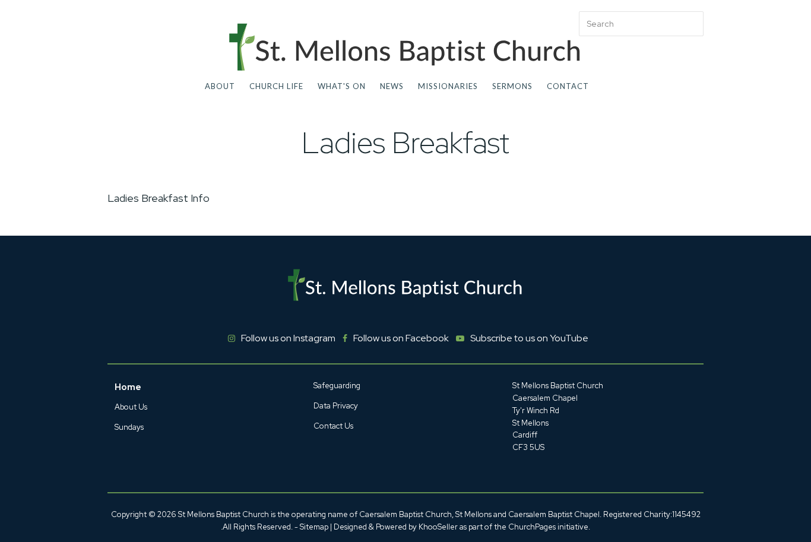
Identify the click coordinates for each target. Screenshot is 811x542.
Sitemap (314, 527)
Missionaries (448, 86)
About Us (131, 407)
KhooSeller (438, 527)
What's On (342, 86)
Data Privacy (335, 406)
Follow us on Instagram (288, 338)
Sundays (129, 427)
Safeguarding (336, 386)
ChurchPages (532, 527)
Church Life (276, 86)
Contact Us (333, 426)
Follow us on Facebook (401, 338)
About (220, 86)
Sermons (512, 86)
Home (128, 387)
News (392, 86)
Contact (568, 86)
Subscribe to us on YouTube (529, 338)
